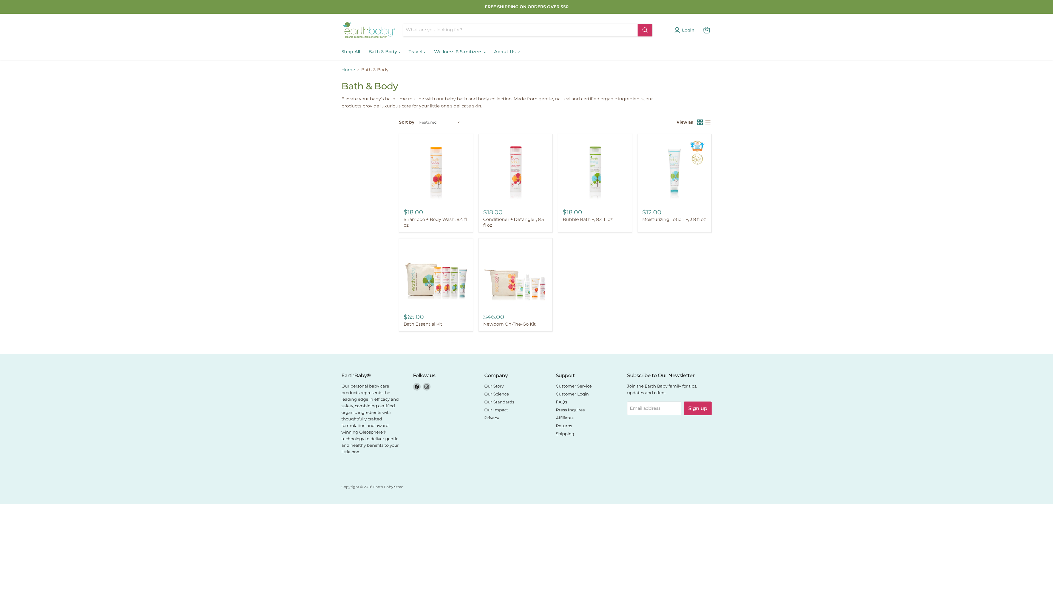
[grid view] (700, 122)
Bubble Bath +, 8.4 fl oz (588, 219)
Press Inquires (570, 409)
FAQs (561, 402)
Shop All (350, 51)
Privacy (491, 417)
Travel (416, 51)
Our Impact (496, 409)
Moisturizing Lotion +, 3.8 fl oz (674, 219)
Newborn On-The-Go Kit (509, 324)
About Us (505, 51)
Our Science (496, 394)
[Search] (645, 30)
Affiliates (564, 417)
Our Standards (499, 402)
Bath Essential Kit (423, 324)
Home (348, 69)
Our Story (494, 386)
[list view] (708, 122)
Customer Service (574, 386)
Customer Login (572, 394)
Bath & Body (383, 51)
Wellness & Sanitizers (459, 51)
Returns (564, 425)
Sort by (406, 122)
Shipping (565, 433)
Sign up (697, 408)
